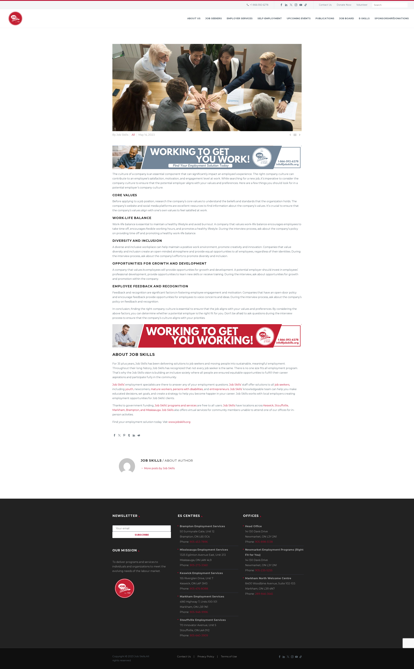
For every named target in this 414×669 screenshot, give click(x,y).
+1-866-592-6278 (259, 4)
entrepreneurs (219, 389)
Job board (346, 18)
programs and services (182, 405)
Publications (325, 18)
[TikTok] (305, 5)
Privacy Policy (205, 656)
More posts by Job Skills (159, 468)
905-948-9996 (199, 612)
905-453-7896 (199, 541)
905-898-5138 (264, 541)
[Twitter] (291, 5)
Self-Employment (269, 18)
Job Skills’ (118, 384)
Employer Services (240, 18)
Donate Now (344, 4)
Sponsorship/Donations (392, 18)
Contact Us (325, 4)
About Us (194, 18)
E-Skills (364, 18)
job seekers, (282, 384)
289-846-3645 (264, 593)
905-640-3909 (199, 635)
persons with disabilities (188, 389)
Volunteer (361, 4)
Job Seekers (213, 18)
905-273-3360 (199, 565)
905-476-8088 (199, 588)
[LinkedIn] (286, 5)
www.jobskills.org (179, 421)
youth (129, 389)
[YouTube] (300, 5)
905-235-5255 (263, 570)
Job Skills (235, 384)
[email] (141, 528)
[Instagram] (296, 5)
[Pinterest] (124, 435)
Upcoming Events (299, 18)
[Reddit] (138, 435)
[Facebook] (281, 5)
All (133, 134)
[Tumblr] (129, 435)
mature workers (161, 389)
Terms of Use (229, 656)
